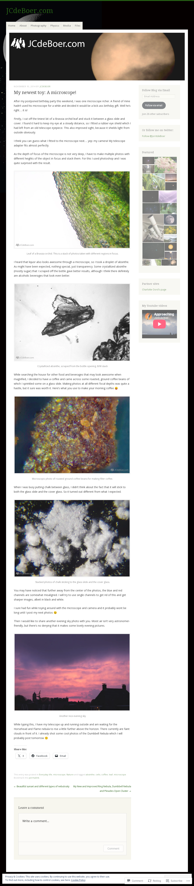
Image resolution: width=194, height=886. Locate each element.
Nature (70, 774)
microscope (59, 774)
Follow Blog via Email (156, 90)
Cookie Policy (78, 880)
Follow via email (153, 105)
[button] (148, 160)
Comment (113, 848)
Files (77, 25)
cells (98, 774)
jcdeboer (45, 86)
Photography (38, 25)
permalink (34, 777)
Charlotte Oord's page (154, 289)
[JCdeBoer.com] (97, 56)
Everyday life (45, 774)
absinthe (90, 774)
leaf (111, 774)
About (23, 25)
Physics (54, 25)
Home (11, 25)
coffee (104, 774)
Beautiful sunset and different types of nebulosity (41, 786)
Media (67, 25)
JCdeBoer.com (29, 11)
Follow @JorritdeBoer (153, 136)
